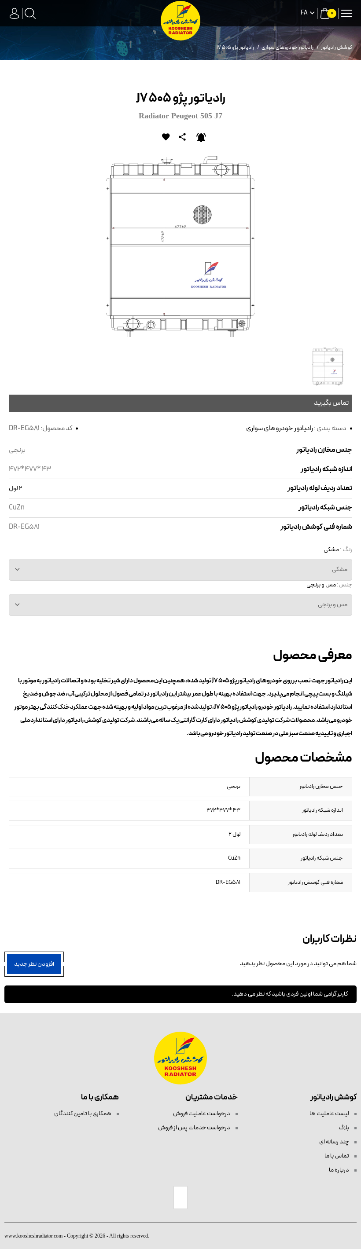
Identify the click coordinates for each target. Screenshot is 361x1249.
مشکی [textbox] (339, 569)
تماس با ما (337, 1156)
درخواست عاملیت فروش (202, 1113)
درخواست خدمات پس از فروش (194, 1127)
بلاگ (344, 1127)
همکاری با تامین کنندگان (83, 1113)
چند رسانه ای (334, 1141)
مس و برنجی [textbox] (332, 604)
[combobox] (180, 570)
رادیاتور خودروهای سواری (279, 428)
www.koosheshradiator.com (33, 1236)
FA (304, 13)
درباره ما (339, 1170)
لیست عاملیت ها (329, 1113)
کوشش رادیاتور (336, 47)
